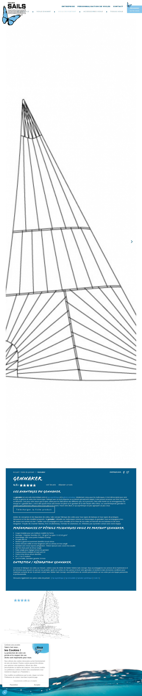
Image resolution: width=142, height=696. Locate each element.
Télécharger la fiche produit (34, 509)
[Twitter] (127, 473)
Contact (118, 6)
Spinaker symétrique (84, 578)
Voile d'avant (44, 11)
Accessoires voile (93, 11)
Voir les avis (51, 485)
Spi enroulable (70, 578)
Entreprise (68, 6)
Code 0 (96, 578)
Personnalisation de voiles (94, 6)
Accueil (16, 472)
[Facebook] (123, 473)
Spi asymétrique (58, 578)
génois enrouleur (69, 497)
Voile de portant (67, 11)
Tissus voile (116, 11)
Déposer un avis (65, 485)
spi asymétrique (53, 497)
